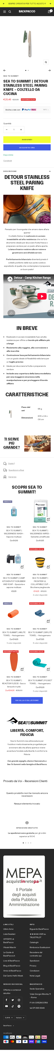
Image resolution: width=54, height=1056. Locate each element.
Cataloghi (34, 942)
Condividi (7, 160)
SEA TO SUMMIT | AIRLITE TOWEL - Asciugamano (14, 634)
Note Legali (35, 975)
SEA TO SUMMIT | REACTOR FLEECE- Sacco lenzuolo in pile (14, 683)
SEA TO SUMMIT (11, 76)
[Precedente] (4, 70)
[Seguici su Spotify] (19, 1006)
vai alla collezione (27, 700)
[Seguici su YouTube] (6, 1006)
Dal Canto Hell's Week (13, 975)
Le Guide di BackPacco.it (9, 954)
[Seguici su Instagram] (19, 1000)
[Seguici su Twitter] (13, 1000)
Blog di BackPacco (11, 965)
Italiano (19, 1018)
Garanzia (12, 477)
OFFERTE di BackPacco (8, 941)
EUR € (7, 1018)
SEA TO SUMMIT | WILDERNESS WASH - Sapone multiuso (14, 533)
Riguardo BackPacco (39, 929)
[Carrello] (49, 11)
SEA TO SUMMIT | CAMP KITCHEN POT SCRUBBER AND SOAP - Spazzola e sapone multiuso (13, 583)
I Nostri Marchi (9, 947)
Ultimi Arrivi (8, 929)
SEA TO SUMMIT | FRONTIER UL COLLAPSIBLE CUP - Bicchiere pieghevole (40, 583)
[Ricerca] (10, 11)
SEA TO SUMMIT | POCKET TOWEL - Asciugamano (40, 682)
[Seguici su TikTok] (13, 1006)
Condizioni (34, 970)
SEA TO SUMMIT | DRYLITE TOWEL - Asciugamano (40, 634)
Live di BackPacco (11, 960)
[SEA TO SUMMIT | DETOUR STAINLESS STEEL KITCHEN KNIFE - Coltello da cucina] (37, 435)
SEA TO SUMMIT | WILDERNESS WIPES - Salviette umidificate (40, 533)
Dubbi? (11, 463)
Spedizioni (34, 960)
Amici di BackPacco (12, 970)
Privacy (33, 965)
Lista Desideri (9, 934)
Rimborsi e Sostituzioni (40, 947)
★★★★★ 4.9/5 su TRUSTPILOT (38, 936)
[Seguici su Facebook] (6, 1000)
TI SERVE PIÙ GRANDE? (11, 443)
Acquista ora (27, 148)
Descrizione (10, 171)
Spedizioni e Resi (16, 470)
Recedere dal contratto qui (36, 954)
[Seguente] (49, 70)
